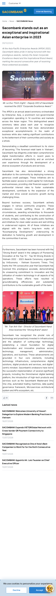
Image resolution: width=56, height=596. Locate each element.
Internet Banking (44, 11)
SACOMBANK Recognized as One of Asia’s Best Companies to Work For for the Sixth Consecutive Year (26, 447)
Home (4, 21)
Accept (39, 590)
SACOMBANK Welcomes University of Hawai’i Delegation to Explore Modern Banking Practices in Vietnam (27, 414)
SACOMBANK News (25, 21)
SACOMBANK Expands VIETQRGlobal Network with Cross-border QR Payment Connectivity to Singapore (26, 430)
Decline (16, 590)
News (12, 21)
